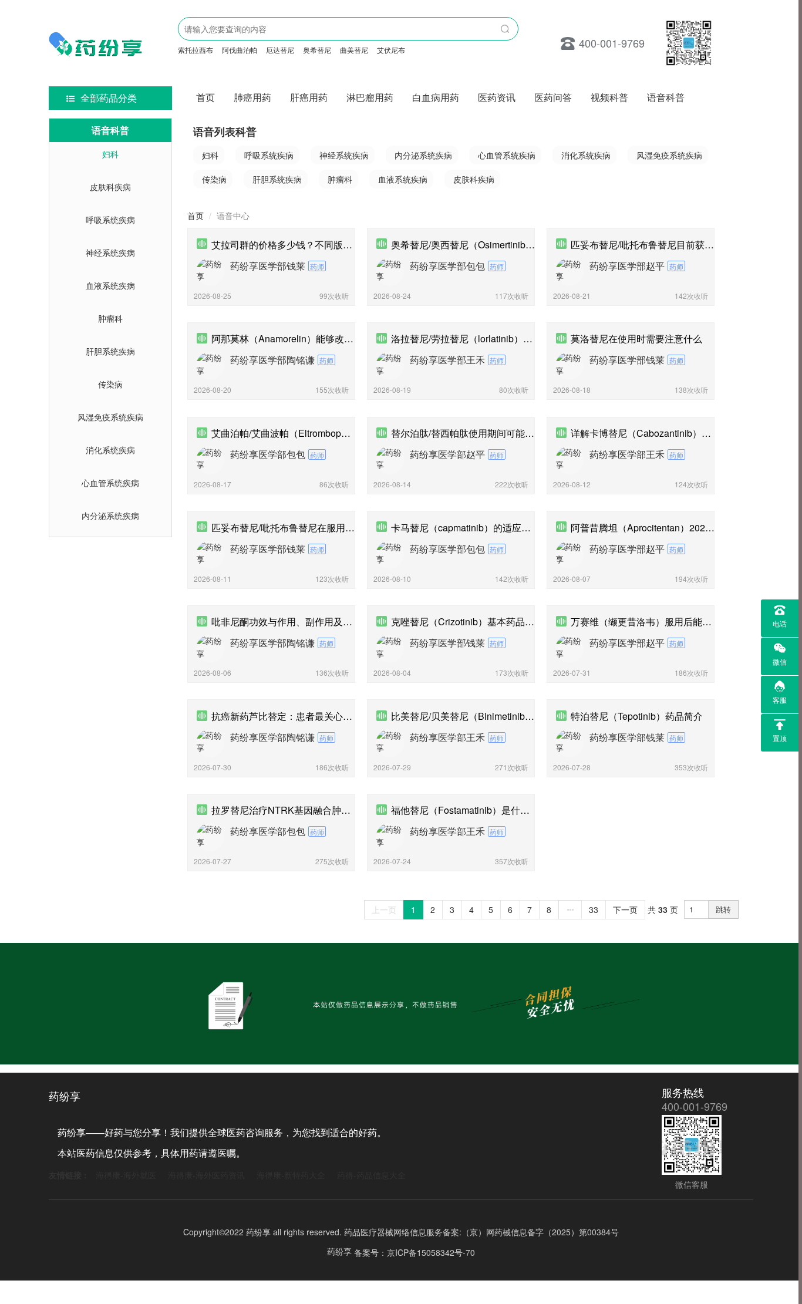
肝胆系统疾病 (110, 351)
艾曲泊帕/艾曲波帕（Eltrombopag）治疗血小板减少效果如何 (337, 433)
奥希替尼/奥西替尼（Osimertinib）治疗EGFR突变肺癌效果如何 (523, 244)
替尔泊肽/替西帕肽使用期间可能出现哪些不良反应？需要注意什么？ (533, 433)
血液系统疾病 (110, 285)
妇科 (110, 154)
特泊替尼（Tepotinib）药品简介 (637, 716)
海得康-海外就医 (126, 1175)
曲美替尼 (354, 50)
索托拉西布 (195, 50)
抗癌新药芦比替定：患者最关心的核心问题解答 (310, 716)
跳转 (723, 909)
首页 (205, 97)
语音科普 (666, 97)
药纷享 (339, 1251)
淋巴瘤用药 (369, 97)
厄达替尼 (280, 50)
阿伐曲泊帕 (239, 50)
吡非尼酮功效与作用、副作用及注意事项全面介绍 (314, 621)
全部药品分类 (108, 98)
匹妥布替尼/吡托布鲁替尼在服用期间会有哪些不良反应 (325, 527)
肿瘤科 (110, 318)
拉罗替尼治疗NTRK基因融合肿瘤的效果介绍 (304, 810)
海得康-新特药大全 (291, 1175)
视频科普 (609, 97)
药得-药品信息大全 (371, 1175)
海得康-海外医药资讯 (206, 1175)
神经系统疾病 (110, 252)
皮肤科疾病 (110, 187)
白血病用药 (435, 97)
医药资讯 (496, 97)
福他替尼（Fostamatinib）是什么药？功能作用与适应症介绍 (516, 810)
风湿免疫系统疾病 (110, 417)
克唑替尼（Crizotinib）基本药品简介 (467, 621)
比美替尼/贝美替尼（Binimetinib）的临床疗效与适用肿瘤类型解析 (528, 716)
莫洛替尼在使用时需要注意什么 (636, 338)
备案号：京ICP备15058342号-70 (414, 1252)
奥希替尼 (317, 50)
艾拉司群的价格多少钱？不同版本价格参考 (300, 244)
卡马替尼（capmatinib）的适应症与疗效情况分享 (494, 527)
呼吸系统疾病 (110, 219)
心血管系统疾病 (110, 482)
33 (593, 909)
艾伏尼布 (391, 50)
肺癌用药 (252, 97)
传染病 (110, 384)
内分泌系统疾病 (110, 515)
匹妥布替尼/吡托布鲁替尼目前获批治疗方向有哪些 (675, 244)
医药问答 (553, 97)
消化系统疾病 (110, 450)
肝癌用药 (309, 97)
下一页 (625, 909)
